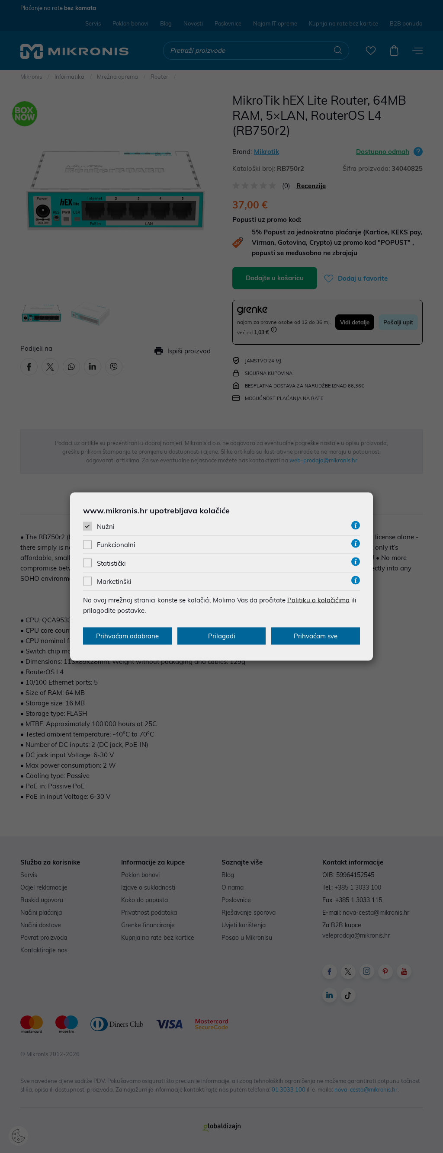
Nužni (106, 526)
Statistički (111, 563)
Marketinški (114, 581)
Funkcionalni (116, 545)
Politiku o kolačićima (318, 600)
